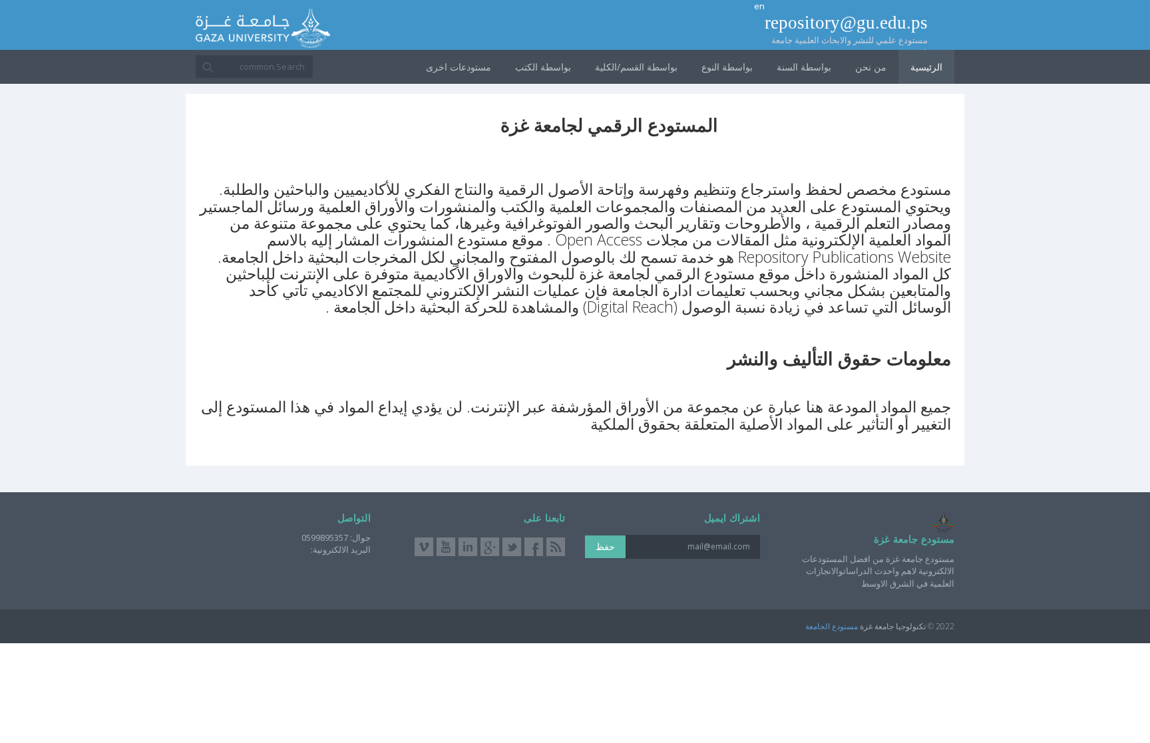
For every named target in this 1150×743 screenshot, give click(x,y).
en (759, 6)
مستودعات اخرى (458, 67)
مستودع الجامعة (831, 626)
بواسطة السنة (804, 67)
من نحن (870, 67)
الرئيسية (926, 67)
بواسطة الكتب (543, 67)
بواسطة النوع (727, 67)
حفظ (605, 546)
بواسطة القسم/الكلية (636, 67)
